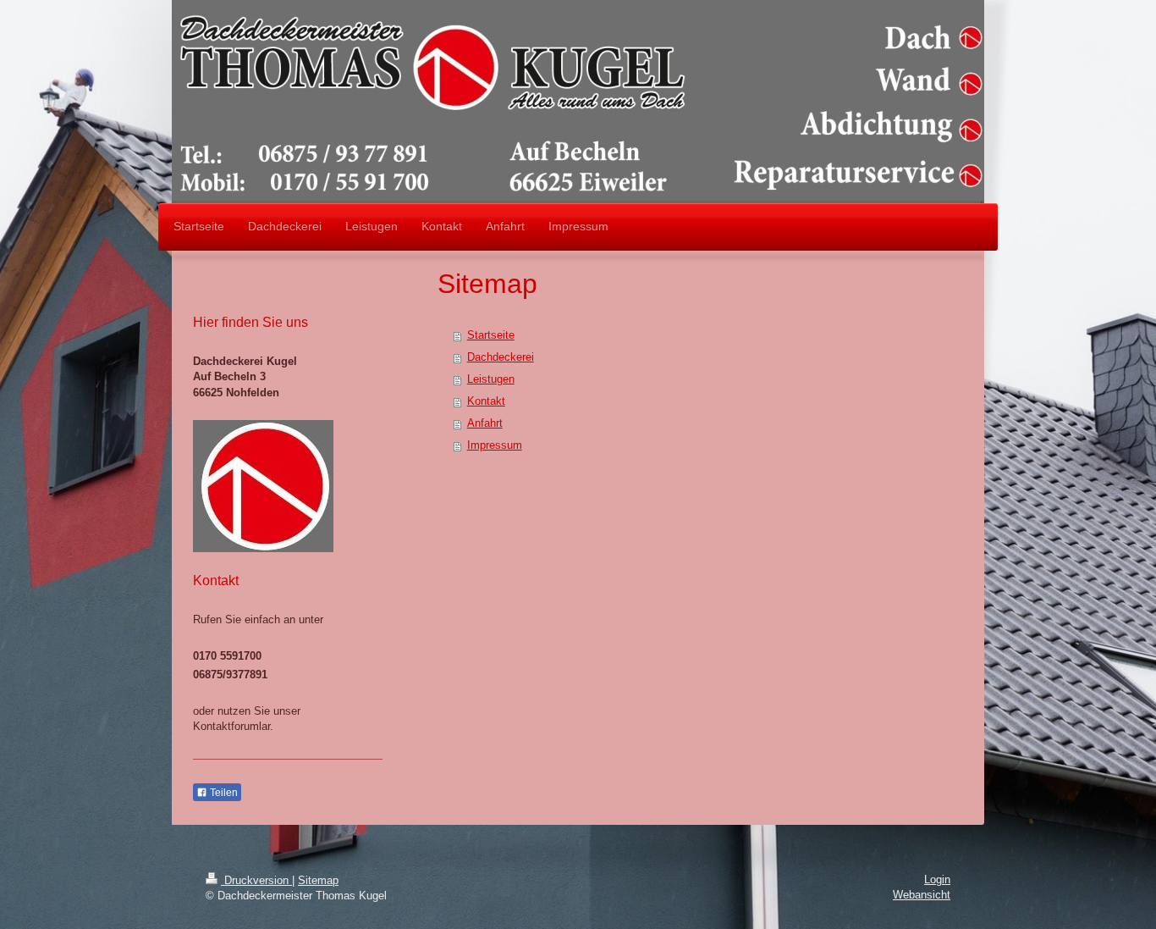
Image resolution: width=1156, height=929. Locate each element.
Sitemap (318, 880)
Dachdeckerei (500, 357)
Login (937, 879)
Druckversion (256, 880)
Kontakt (486, 401)
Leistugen (491, 379)
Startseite (491, 335)
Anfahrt (485, 423)
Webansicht (921, 894)
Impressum (494, 445)
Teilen (222, 793)
